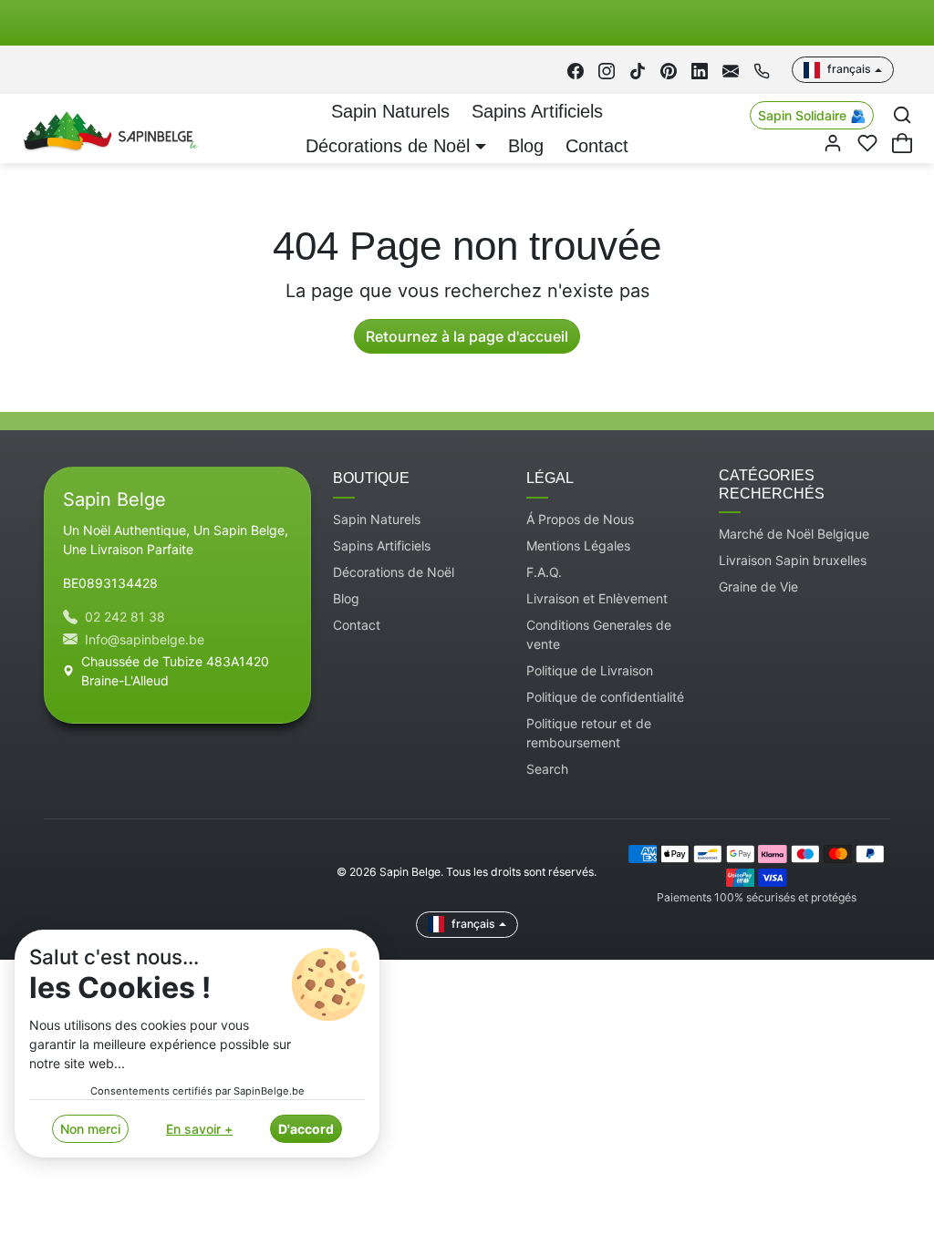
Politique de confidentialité (605, 697)
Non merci (90, 1129)
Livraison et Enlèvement (597, 598)
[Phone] (761, 70)
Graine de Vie (758, 586)
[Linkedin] (699, 70)
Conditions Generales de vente (598, 634)
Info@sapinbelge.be (144, 639)
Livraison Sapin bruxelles (793, 560)
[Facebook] (575, 70)
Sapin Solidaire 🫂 (812, 115)
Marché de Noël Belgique (794, 533)
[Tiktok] (637, 70)
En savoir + (199, 1129)
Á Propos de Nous (580, 519)
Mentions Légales (578, 545)
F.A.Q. (544, 572)
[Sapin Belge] (108, 128)
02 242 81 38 (125, 616)
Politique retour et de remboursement (588, 732)
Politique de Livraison (589, 670)
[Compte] (832, 143)
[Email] (730, 70)
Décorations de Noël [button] (388, 146)
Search (547, 769)
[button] (902, 115)
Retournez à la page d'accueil (467, 336)
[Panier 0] (902, 143)
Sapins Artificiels (537, 111)
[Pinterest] (668, 70)
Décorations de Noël (393, 572)
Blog (526, 146)
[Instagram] (606, 70)
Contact (597, 146)
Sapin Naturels (390, 111)
